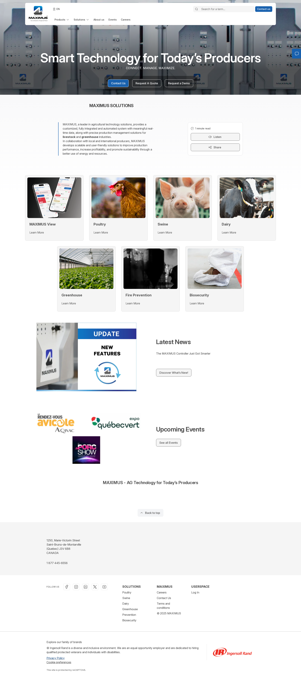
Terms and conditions (163, 605)
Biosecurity (129, 620)
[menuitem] (62, 19)
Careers (162, 592)
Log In (195, 592)
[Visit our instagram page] (76, 587)
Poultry (126, 592)
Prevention (129, 614)
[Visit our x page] (95, 587)
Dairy (125, 603)
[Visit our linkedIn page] (85, 587)
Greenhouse (130, 609)
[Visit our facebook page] (66, 587)
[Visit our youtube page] (104, 587)
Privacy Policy (56, 658)
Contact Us (164, 598)
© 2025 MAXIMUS (169, 613)
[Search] (196, 9)
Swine (126, 598)
